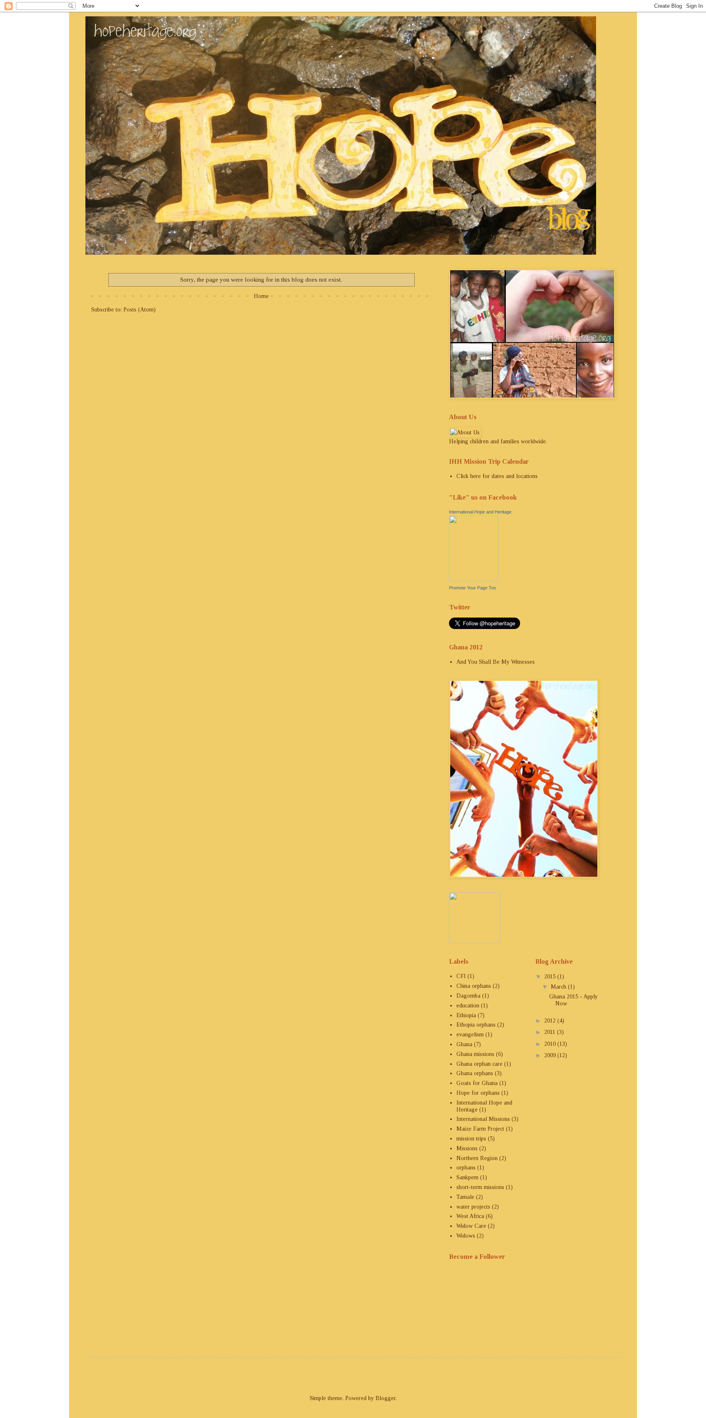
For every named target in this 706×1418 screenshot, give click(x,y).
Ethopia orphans (476, 1025)
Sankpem (467, 1177)
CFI (461, 976)
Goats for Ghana (477, 1083)
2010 (550, 1044)
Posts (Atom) (139, 310)
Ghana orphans (474, 1073)
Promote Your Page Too (472, 587)
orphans (466, 1168)
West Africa (470, 1216)
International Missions (483, 1119)
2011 (550, 1032)
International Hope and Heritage (480, 511)
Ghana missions (475, 1054)
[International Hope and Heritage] (473, 579)
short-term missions (480, 1187)
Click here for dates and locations (497, 476)
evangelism (470, 1034)
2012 (550, 1021)
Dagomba (468, 996)
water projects (473, 1207)
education (467, 1005)
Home (261, 296)
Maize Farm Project (480, 1129)
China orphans (473, 986)
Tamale (465, 1197)
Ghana (464, 1044)
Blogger (385, 1398)
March (559, 987)
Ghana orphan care (479, 1064)
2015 (550, 976)
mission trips (471, 1139)
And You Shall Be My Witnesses (495, 662)
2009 (550, 1055)
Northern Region (477, 1158)
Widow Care (471, 1226)
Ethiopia (466, 1015)
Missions (467, 1148)
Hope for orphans (478, 1093)
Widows (465, 1236)
